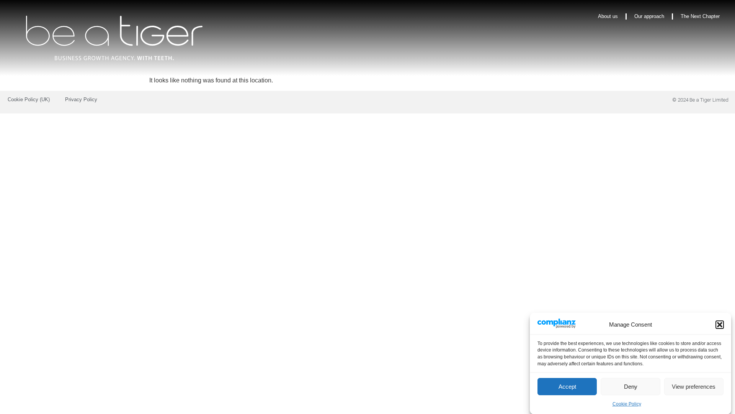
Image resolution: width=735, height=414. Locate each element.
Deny (630, 386)
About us (608, 16)
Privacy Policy (81, 99)
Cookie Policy (626, 404)
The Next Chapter (700, 16)
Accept (567, 386)
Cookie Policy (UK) (29, 99)
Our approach (649, 16)
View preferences (693, 386)
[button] (720, 325)
